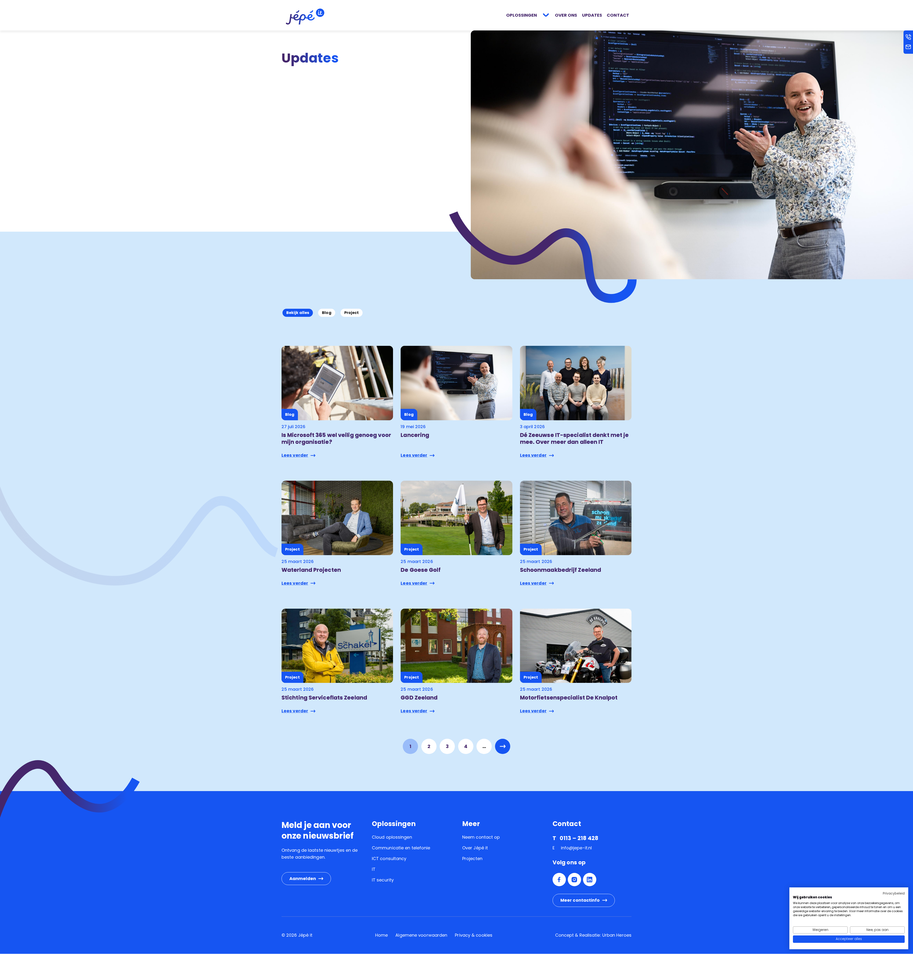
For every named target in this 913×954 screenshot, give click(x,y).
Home (381, 935)
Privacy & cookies (473, 935)
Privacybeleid (894, 893)
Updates (592, 15)
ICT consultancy (389, 858)
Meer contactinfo (580, 900)
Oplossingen (521, 15)
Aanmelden (302, 878)
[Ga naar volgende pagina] (502, 746)
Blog (326, 312)
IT (373, 869)
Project (351, 312)
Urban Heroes (616, 935)
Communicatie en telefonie (401, 848)
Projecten (472, 858)
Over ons (566, 15)
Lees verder (295, 455)
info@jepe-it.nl (576, 848)
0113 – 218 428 (579, 838)
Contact (618, 15)
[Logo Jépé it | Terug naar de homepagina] (305, 16)
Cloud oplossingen (392, 837)
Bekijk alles (297, 312)
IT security (383, 880)
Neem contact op (481, 837)
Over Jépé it (475, 848)
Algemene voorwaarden (421, 935)
